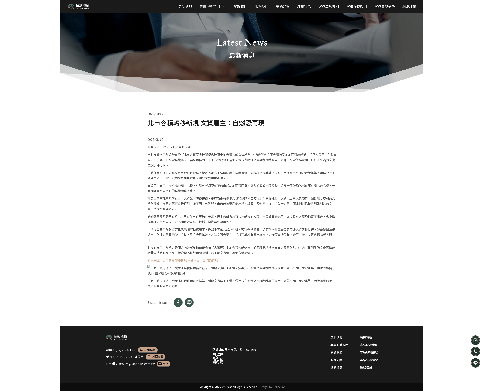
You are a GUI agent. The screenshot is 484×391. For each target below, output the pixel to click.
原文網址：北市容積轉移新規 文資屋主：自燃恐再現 (182, 260)
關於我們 (336, 352)
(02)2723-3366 (126, 350)
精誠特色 (366, 337)
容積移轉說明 (369, 352)
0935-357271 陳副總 (130, 356)
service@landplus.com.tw (137, 363)
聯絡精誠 (366, 367)
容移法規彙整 (369, 360)
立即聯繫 (150, 350)
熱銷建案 (336, 367)
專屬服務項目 (339, 344)
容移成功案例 (369, 344)
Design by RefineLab (272, 387)
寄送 (165, 363)
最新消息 (336, 337)
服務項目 (336, 360)
